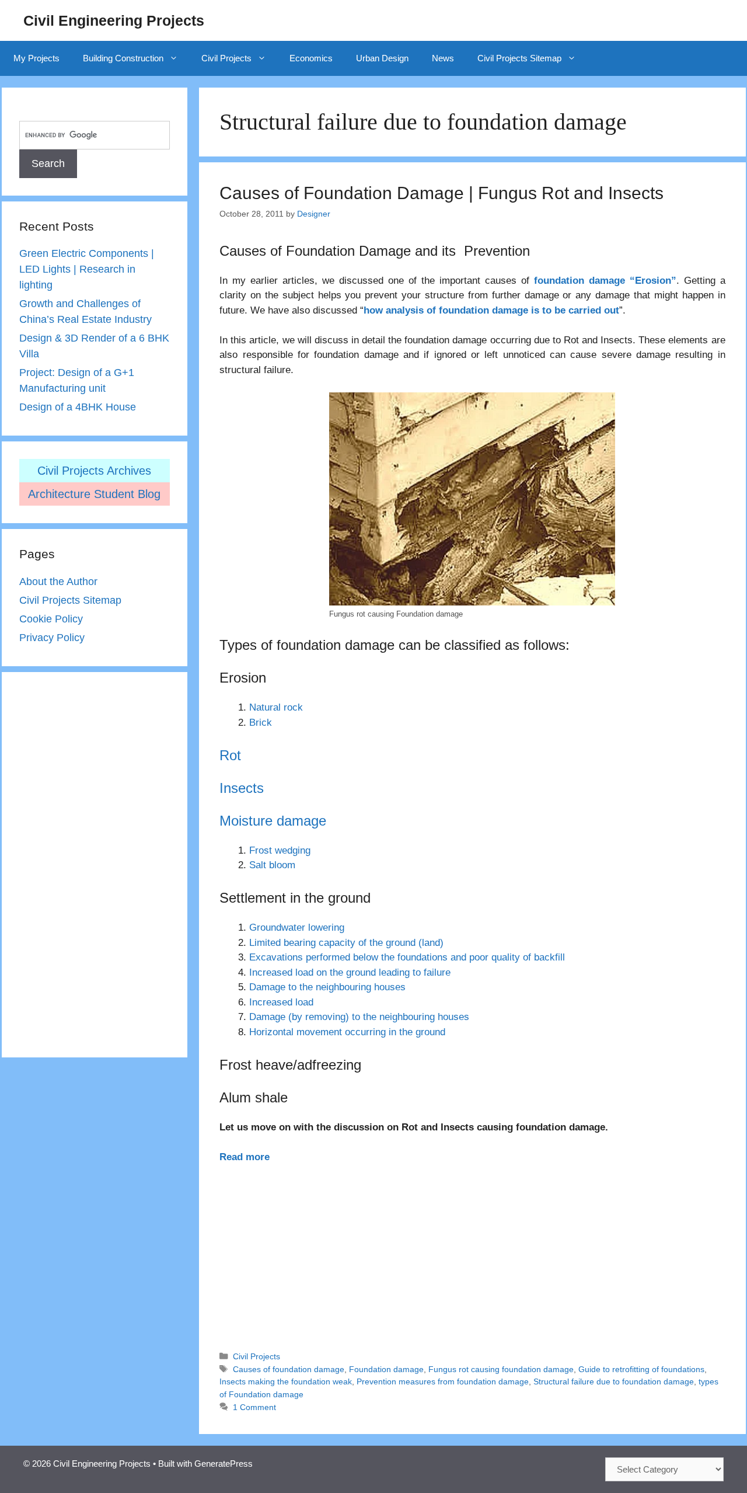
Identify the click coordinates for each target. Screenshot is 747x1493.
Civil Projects (226, 58)
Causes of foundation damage (288, 1369)
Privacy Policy (52, 637)
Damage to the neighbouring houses (327, 987)
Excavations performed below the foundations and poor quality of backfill (407, 957)
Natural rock (276, 707)
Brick (260, 722)
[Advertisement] (472, 1252)
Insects (241, 788)
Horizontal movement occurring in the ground (347, 1032)
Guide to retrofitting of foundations (641, 1369)
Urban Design (382, 58)
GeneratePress (223, 1463)
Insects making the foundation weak (285, 1381)
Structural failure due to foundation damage (613, 1381)
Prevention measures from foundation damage (443, 1381)
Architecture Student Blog (94, 494)
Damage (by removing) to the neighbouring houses (359, 1016)
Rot (230, 755)
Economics (311, 58)
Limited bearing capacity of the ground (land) (346, 942)
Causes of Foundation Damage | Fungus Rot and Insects (441, 193)
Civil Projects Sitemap (519, 58)
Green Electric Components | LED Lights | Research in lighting (86, 269)
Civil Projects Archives (94, 470)
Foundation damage (386, 1369)
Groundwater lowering (296, 927)
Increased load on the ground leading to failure (350, 972)
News (443, 58)
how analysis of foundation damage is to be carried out (491, 310)
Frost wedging (279, 850)
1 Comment (254, 1407)
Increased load (281, 1002)
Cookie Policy (51, 619)
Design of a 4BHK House (77, 407)
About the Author (58, 581)
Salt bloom (272, 865)
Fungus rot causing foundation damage (501, 1369)
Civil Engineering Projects (113, 20)
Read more (244, 1157)
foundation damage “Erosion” (602, 280)
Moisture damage (272, 821)
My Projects (36, 58)
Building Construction (123, 58)
